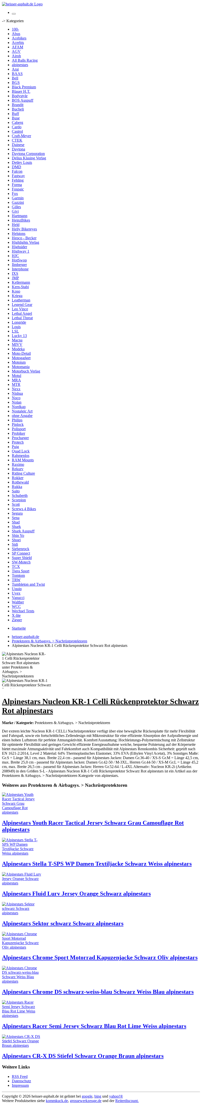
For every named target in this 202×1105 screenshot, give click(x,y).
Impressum (20, 1085)
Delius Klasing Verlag (29, 158)
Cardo (16, 127)
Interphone (20, 269)
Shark (16, 526)
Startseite (19, 628)
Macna (17, 340)
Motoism (19, 362)
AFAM (17, 47)
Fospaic (18, 189)
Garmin (18, 198)
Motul (16, 376)
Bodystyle (20, 96)
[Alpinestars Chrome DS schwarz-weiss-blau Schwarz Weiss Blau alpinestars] (21, 981)
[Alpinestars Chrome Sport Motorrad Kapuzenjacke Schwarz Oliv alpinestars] (21, 947)
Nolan (16, 402)
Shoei (16, 540)
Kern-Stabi (20, 287)
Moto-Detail (21, 353)
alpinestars (20, 65)
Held (15, 225)
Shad (16, 522)
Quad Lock (21, 451)
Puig (15, 447)
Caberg (17, 122)
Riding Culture (23, 473)
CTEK (17, 140)
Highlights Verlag (25, 242)
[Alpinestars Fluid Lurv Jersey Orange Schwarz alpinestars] (21, 883)
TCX (16, 566)
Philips (17, 420)
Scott (16, 504)
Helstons (18, 233)
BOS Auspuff (22, 100)
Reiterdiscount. (127, 1101)
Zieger (17, 620)
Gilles (16, 207)
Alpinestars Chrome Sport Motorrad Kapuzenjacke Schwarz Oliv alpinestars (100, 957)
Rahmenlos (20, 455)
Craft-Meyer (21, 136)
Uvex (16, 593)
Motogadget (21, 358)
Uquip (17, 589)
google (87, 1096)
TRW (16, 580)
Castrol (17, 131)
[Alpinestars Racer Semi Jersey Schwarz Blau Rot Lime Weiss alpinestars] (21, 1015)
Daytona (18, 149)
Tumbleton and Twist (28, 584)
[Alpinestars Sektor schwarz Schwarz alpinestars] (21, 913)
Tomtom (18, 575)
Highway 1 (20, 251)
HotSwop (19, 260)
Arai (15, 69)
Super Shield (22, 558)
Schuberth (20, 495)
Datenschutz (21, 1081)
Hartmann (19, 216)
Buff (15, 114)
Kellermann (21, 282)
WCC (16, 606)
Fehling (18, 180)
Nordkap (19, 407)
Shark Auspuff (23, 531)
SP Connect (21, 553)
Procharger (20, 438)
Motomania (21, 367)
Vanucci (18, 598)
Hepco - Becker (24, 238)
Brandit (17, 105)
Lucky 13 (19, 336)
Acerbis (18, 42)
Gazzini (18, 202)
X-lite (16, 615)
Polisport (19, 429)
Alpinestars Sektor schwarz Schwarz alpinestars (62, 923)
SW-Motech (21, 562)
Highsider (19, 247)
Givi (15, 211)
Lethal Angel (22, 313)
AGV (16, 51)
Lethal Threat (22, 318)
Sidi (15, 544)
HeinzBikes (21, 220)
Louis (16, 327)
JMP (15, 278)
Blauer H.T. (21, 91)
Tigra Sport (20, 571)
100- (15, 29)
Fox (15, 193)
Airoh (16, 56)
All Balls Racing (25, 60)
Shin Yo (18, 535)
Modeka (18, 349)
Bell (15, 78)
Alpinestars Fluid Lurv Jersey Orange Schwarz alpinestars (76, 893)
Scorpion (19, 500)
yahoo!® (116, 1096)
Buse (16, 118)
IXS (15, 273)
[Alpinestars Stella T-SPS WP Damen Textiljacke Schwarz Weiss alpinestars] (21, 853)
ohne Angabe (22, 415)
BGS (16, 82)
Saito (16, 491)
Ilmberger (19, 264)
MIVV (17, 344)
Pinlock (18, 424)
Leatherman (21, 300)
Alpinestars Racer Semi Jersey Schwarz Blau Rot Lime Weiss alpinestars (94, 1026)
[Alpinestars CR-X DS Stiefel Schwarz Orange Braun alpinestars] (21, 1045)
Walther (18, 602)
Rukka (17, 487)
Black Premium (24, 87)
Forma (17, 185)
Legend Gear (22, 304)
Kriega (17, 296)
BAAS (17, 74)
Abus (16, 34)
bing (97, 1096)
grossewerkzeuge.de (85, 1101)
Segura (17, 513)
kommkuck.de (57, 1101)
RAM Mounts (23, 460)
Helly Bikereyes (24, 229)
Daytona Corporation (28, 153)
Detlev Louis (22, 162)
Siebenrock (20, 549)
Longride (19, 322)
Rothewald (20, 482)
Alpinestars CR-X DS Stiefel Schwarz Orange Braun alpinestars (83, 1056)
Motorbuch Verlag (26, 371)
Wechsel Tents (23, 611)
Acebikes (19, 38)
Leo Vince (20, 309)
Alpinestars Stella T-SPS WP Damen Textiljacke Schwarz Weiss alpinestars (97, 864)
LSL (15, 331)
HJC (15, 256)
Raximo (18, 464)
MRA (16, 380)
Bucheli (18, 109)
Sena (15, 518)
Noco (16, 398)
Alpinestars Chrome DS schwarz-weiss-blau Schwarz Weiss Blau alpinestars (98, 992)
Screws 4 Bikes (24, 509)
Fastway (18, 176)
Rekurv (17, 469)
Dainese (18, 145)
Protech (18, 442)
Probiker (18, 433)
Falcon (17, 171)
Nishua (17, 393)
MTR (16, 384)
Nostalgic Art (22, 411)
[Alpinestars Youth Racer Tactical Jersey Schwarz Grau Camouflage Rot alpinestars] (21, 812)
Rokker (17, 478)
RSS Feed (20, 1076)
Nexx (16, 389)
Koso (16, 291)
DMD (16, 167)
